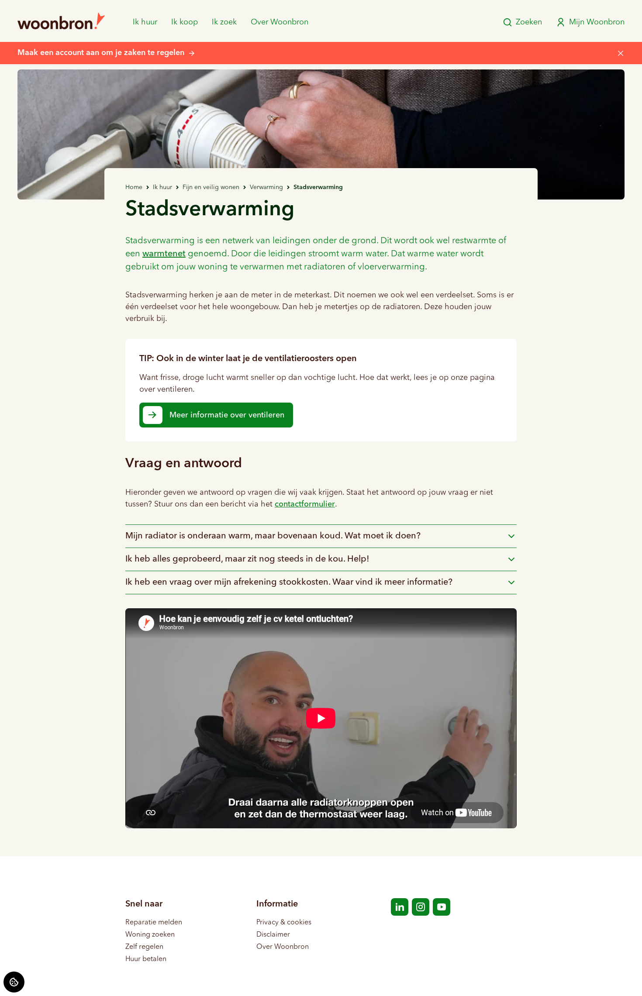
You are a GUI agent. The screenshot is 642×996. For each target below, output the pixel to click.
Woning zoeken (150, 934)
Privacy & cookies (283, 922)
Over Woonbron (279, 22)
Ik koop (184, 22)
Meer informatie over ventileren (226, 415)
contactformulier (305, 504)
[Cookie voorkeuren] (13, 982)
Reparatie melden (153, 922)
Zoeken (529, 22)
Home (133, 187)
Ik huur (145, 22)
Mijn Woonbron (597, 22)
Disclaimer (273, 934)
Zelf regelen (144, 947)
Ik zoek (224, 22)
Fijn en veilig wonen (211, 187)
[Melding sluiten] (621, 53)
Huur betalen (145, 959)
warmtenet (164, 254)
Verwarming (266, 187)
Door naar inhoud (35, 12)
